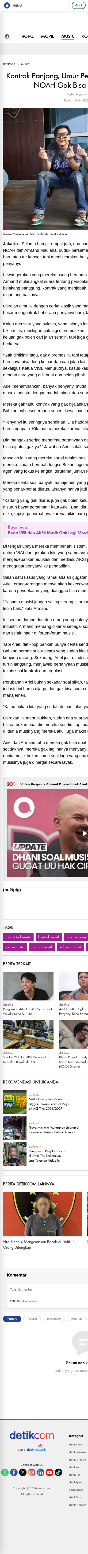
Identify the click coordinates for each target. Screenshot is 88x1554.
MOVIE (47, 36)
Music (25, 64)
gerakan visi (14, 947)
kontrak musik (49, 937)
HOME (27, 36)
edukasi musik (70, 947)
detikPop (9, 64)
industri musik (42, 947)
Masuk (79, 5)
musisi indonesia (18, 937)
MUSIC (67, 36)
